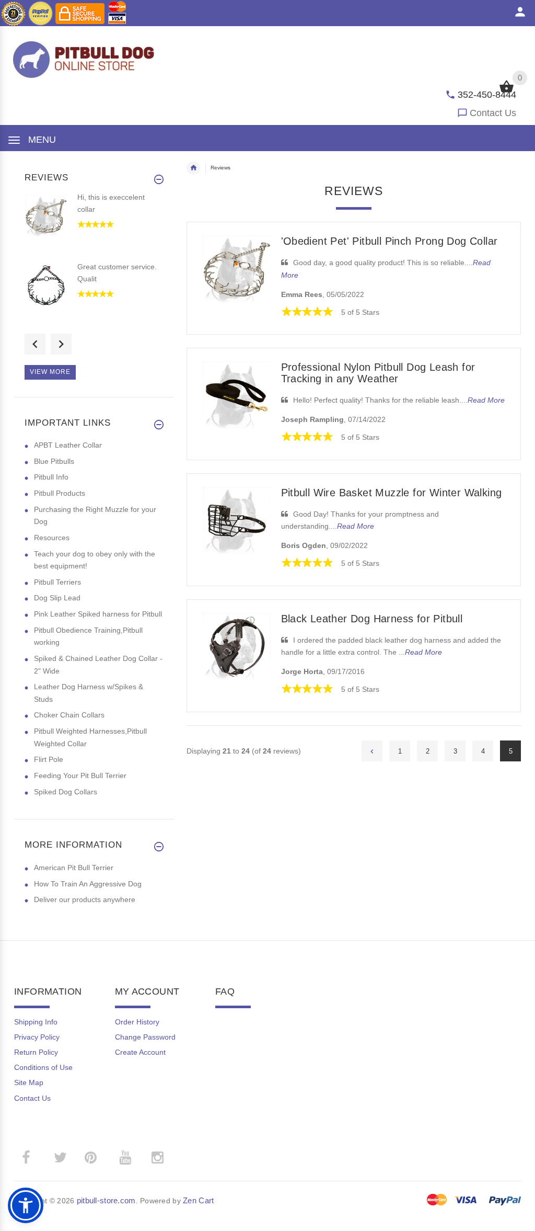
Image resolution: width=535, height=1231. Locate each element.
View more (50, 371)
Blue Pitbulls (54, 461)
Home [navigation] (193, 168)
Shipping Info (35, 1022)
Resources (51, 537)
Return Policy (36, 1052)
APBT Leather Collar (68, 445)
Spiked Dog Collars (65, 792)
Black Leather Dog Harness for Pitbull (372, 618)
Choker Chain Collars (69, 715)
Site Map (28, 1082)
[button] (25, 1205)
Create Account (140, 1052)
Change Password (145, 1037)
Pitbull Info (51, 477)
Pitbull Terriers (57, 582)
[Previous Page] (372, 750)
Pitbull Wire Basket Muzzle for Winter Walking (391, 492)
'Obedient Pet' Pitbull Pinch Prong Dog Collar (389, 241)
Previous (35, 344)
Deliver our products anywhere (84, 899)
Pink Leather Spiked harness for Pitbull (98, 614)
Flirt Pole (48, 759)
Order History (137, 1022)
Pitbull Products (59, 493)
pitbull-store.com (106, 1200)
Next (61, 344)
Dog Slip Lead (57, 598)
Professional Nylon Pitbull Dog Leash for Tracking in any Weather (378, 372)
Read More (486, 400)
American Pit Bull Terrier (73, 867)
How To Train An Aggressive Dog (88, 884)
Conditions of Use (43, 1067)
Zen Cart (198, 1200)
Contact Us (493, 113)
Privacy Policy (37, 1037)
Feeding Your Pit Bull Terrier (80, 775)
